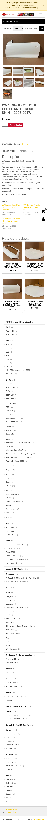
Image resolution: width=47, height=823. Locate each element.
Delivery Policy (11, 809)
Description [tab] (9, 151)
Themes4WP (38, 819)
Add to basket (16, 125)
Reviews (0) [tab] (25, 151)
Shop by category (10, 21)
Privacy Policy (10, 812)
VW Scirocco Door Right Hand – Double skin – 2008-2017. (11, 207)
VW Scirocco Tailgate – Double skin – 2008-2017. (32, 207)
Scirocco (25, 144)
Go (41, 28)
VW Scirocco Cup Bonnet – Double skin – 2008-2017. (11, 221)
